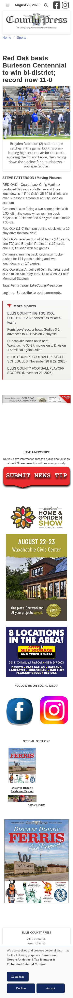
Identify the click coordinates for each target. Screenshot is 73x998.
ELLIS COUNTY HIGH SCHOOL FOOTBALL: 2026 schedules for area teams (34, 318)
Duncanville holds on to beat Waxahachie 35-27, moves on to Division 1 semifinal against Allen (36, 345)
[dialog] (36, 972)
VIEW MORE (36, 805)
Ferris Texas (20, 285)
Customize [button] (18, 976)
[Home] (36, 22)
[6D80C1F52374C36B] (36, 904)
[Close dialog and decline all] (67, 950)
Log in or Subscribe (17, 292)
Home (6, 37)
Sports (21, 37)
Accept (50, 988)
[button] (7, 5)
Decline (21, 988)
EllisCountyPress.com (46, 285)
